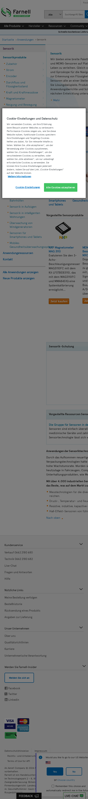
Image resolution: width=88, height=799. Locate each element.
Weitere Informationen (19, 176)
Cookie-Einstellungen (28, 187)
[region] (44, 153)
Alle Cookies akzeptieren (60, 187)
